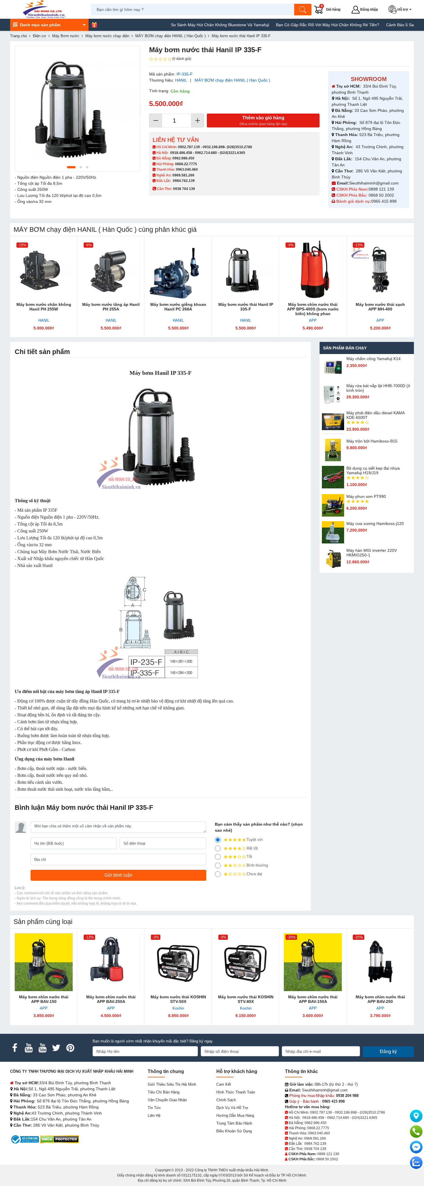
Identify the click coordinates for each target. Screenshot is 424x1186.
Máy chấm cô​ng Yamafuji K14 (373, 358)
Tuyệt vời (255, 839)
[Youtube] (28, 1048)
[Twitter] (56, 1048)
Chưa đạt (254, 874)
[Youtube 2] (42, 1048)
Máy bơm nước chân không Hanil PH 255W (43, 306)
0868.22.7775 (186, 164)
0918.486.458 (181, 153)
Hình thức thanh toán (235, 1092)
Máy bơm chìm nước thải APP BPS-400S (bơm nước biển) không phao (313, 309)
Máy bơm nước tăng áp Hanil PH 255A (111, 306)
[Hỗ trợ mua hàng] (416, 1131)
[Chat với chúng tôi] (416, 1163)
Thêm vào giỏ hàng (263, 120)
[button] (401, 9)
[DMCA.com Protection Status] (59, 1139)
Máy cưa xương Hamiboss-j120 (375, 523)
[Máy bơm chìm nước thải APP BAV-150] (44, 962)
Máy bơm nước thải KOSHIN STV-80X (245, 999)
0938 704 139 (315, 1149)
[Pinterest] (70, 1048)
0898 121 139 (381, 189)
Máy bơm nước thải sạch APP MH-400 (380, 306)
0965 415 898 (384, 201)
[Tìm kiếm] (303, 9)
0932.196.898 (214, 147)
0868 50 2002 (382, 195)
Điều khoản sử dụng (234, 1131)
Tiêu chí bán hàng (163, 1092)
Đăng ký (388, 1051)
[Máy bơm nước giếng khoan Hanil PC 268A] (178, 270)
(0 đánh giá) (181, 59)
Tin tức (154, 1108)
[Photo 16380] (77, 109)
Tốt (249, 856)
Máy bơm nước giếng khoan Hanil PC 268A (178, 306)
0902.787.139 (189, 147)
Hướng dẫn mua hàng (235, 1115)
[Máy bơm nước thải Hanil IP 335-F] (246, 270)
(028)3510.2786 (239, 147)
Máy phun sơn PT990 (366, 496)
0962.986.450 (183, 158)
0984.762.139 (184, 181)
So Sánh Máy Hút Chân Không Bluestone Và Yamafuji (197, 24)
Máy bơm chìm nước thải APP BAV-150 (43, 999)
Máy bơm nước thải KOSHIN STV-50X (178, 999)
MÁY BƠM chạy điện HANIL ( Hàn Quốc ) (232, 80)
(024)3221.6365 (232, 153)
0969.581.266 (183, 175)
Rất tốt (252, 848)
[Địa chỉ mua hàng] (416, 1116)
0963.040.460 (187, 169)
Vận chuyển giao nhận (167, 1100)
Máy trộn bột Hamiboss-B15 (371, 441)
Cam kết (223, 1084)
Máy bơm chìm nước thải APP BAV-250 (380, 999)
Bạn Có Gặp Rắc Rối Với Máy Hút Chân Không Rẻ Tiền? (305, 24)
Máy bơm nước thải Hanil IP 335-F (245, 306)
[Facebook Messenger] (416, 1147)
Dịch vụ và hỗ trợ (232, 1108)
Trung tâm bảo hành (234, 1123)
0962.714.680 (206, 153)
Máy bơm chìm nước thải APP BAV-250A (111, 999)
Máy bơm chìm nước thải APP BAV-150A (312, 999)
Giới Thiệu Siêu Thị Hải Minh (172, 1084)
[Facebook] (14, 1048)
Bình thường (257, 865)
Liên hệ (154, 1115)
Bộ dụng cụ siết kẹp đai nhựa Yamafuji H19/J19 (373, 470)
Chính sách (226, 1100)
